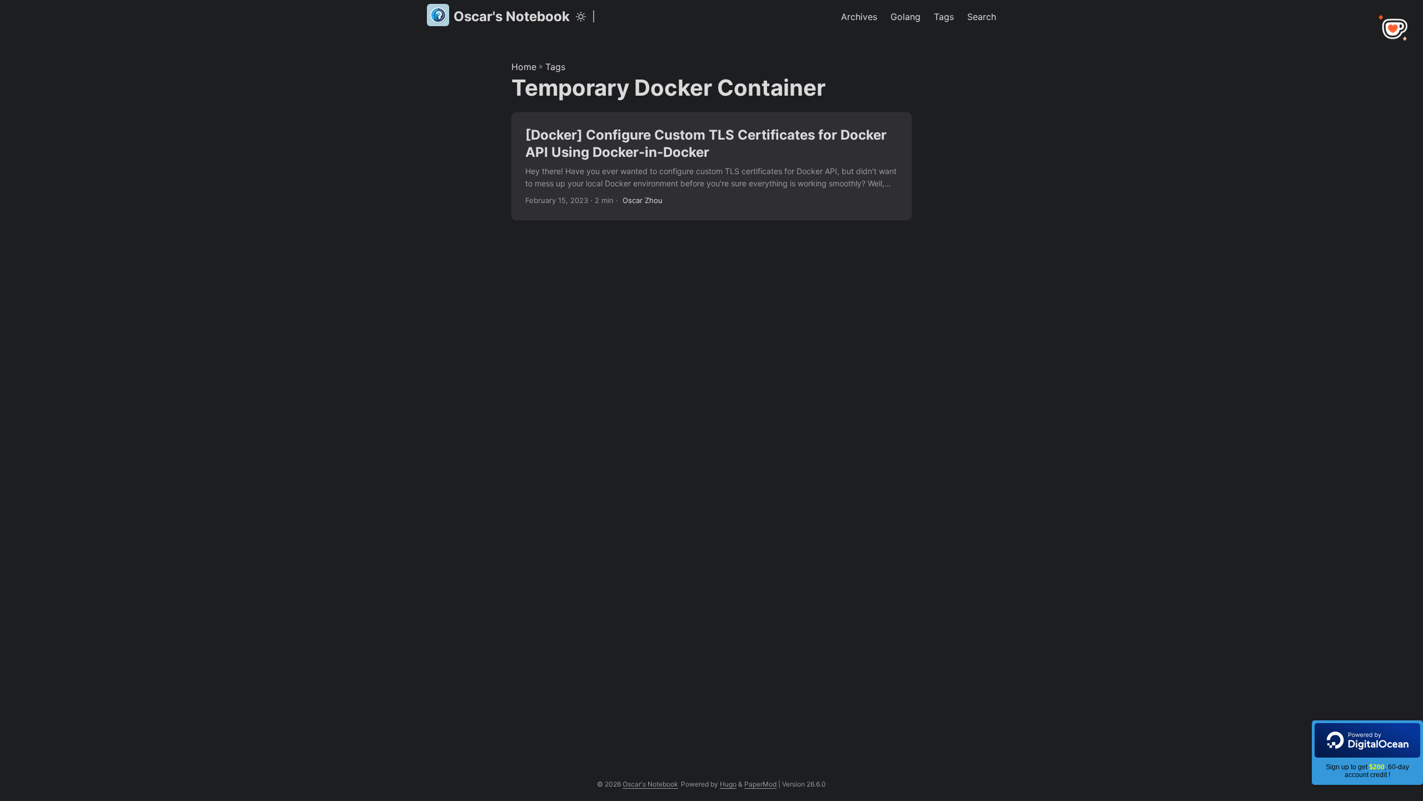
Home (523, 66)
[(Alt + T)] (581, 16)
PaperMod (760, 784)
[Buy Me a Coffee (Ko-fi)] (1394, 29)
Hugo (728, 784)
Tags (555, 66)
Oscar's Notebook (512, 16)
